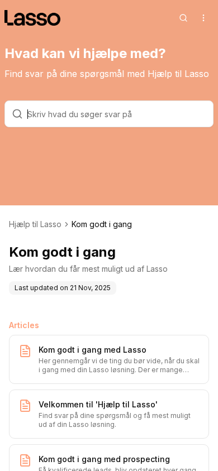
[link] (102, 224)
